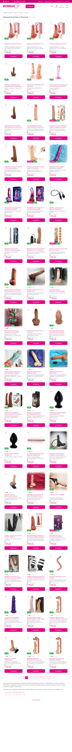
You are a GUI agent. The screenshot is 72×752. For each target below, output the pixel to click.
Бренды (40, 1)
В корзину (13, 56)
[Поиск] (51, 6)
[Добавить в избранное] (5, 23)
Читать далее (36, 699)
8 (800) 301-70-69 (20, 1)
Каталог (30, 6)
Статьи (67, 1)
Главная (5, 12)
